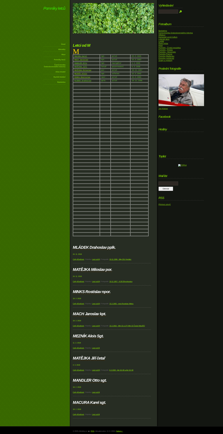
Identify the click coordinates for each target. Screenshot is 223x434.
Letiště (161, 41)
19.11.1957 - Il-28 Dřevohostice (120, 281)
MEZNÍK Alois (80, 74)
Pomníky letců (54, 8)
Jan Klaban (163, 109)
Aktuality (61, 49)
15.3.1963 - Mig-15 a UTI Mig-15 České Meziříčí (127, 326)
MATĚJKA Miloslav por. (92, 269)
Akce (63, 54)
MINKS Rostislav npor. (92, 291)
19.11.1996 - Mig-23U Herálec (120, 259)
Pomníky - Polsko (166, 50)
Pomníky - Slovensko (167, 52)
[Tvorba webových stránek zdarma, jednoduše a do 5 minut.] (89, 431)
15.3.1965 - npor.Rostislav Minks (121, 304)
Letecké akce (164, 39)
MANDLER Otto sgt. (90, 380)
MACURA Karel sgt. (89, 402)
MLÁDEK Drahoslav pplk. (94, 247)
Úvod (63, 44)
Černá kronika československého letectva (54, 66)
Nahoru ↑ (119, 431)
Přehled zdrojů (165, 204)
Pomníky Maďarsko (166, 56)
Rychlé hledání (59, 77)
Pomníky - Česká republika (170, 48)
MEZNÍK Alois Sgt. (88, 336)
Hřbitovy (162, 35)
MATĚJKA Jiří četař (89, 358)
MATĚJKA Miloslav (82, 70)
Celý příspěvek (78, 259)
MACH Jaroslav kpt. (89, 314)
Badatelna (61, 82)
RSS (92, 431)
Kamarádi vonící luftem (168, 37)
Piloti (161, 46)
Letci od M (96, 259)
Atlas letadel (60, 72)
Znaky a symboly (165, 60)
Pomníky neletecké (166, 58)
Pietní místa (163, 43)
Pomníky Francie (165, 54)
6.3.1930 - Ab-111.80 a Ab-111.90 (121, 370)
